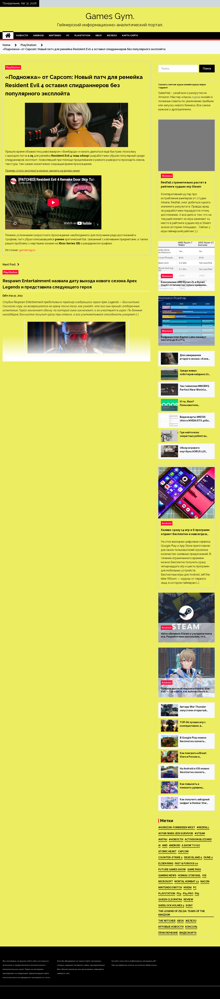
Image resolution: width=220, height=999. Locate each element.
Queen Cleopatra (170, 899)
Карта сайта (130, 35)
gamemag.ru (27, 250)
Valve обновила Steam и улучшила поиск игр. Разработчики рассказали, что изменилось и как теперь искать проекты (186, 635)
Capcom (183, 851)
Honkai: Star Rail (189, 875)
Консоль (191, 926)
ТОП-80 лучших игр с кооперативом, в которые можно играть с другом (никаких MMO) (195, 724)
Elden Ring (165, 863)
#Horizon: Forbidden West (176, 827)
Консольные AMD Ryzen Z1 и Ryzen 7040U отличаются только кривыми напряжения (183, 284)
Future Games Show (172, 869)
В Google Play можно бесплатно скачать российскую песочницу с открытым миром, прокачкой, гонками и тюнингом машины (194, 739)
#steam (200, 833)
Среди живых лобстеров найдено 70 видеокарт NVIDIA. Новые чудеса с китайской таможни (194, 372)
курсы (196, 97)
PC (67, 35)
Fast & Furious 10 (186, 863)
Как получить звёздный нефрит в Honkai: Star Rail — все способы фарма (195, 801)
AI (159, 845)
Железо (112, 35)
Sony (189, 905)
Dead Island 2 (193, 857)
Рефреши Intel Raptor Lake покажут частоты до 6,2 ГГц (183, 338)
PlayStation (82, 35)
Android (38, 35)
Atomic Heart (167, 851)
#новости (176, 839)
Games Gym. (110, 16)
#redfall (203, 827)
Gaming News (167, 875)
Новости (22, 35)
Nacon (204, 881)
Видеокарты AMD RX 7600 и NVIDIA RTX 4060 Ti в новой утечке (194, 419)
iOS (204, 875)
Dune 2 (208, 857)
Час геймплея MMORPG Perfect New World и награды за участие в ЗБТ (194, 388)
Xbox (98, 35)
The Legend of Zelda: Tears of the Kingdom (181, 913)
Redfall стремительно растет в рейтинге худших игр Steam (183, 184)
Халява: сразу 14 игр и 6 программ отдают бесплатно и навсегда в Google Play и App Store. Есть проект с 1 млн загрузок (185, 532)
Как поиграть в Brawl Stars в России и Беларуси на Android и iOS (194, 755)
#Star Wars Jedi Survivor (175, 833)
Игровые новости (171, 926)
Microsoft (165, 881)
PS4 (179, 893)
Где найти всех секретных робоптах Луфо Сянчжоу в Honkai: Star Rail (195, 434)
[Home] (8, 35)
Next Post (9, 264)
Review (188, 899)
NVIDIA (188, 887)
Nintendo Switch (170, 887)
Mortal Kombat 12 (186, 881)
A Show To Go (191, 845)
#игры (162, 839)
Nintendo (55, 35)
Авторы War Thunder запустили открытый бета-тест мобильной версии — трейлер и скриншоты (194, 708)
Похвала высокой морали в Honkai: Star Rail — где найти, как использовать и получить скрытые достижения (185, 690)
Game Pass (194, 869)
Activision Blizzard (198, 839)
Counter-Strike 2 (170, 857)
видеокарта (187, 932)
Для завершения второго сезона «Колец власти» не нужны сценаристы (195, 357)
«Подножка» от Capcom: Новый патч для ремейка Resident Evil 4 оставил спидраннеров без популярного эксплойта (74, 85)
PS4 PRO (188, 893)
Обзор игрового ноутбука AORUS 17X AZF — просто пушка (193, 449)
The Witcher (166, 920)
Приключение (168, 932)
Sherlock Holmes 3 (171, 905)
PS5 (197, 893)
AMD (164, 845)
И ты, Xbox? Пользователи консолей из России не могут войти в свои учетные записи (194, 403)
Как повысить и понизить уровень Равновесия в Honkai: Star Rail (193, 786)
